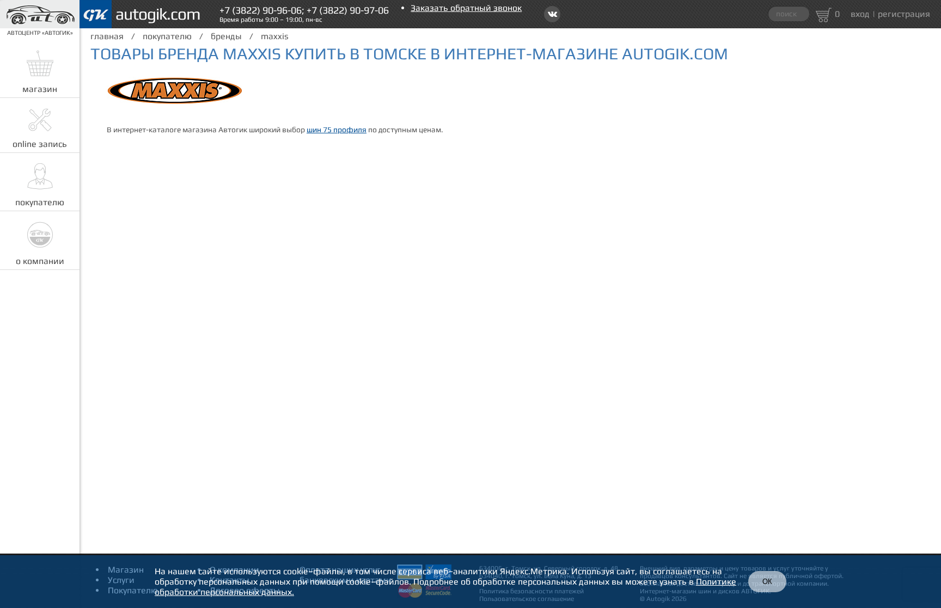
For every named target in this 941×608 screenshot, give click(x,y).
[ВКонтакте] (552, 14)
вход (860, 14)
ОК (767, 582)
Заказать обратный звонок (466, 8)
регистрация (904, 14)
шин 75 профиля (336, 129)
